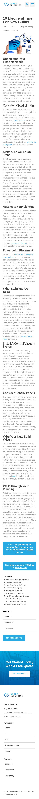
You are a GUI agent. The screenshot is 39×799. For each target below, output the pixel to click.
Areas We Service (12, 745)
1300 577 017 (21, 567)
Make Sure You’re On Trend (15, 585)
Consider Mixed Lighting (14, 582)
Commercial (9, 622)
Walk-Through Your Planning (16, 604)
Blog (6, 739)
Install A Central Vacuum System (17, 596)
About (7, 734)
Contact (8, 751)
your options (19, 120)
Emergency (8, 628)
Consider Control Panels (14, 599)
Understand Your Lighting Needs (17, 580)
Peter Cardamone (12, 27)
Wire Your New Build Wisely (16, 601)
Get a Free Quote (14, 638)
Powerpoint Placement (14, 591)
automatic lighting (19, 243)
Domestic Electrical (10, 30)
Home (7, 728)
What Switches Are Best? (15, 593)
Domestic (7, 616)
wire (14, 476)
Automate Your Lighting (14, 588)
